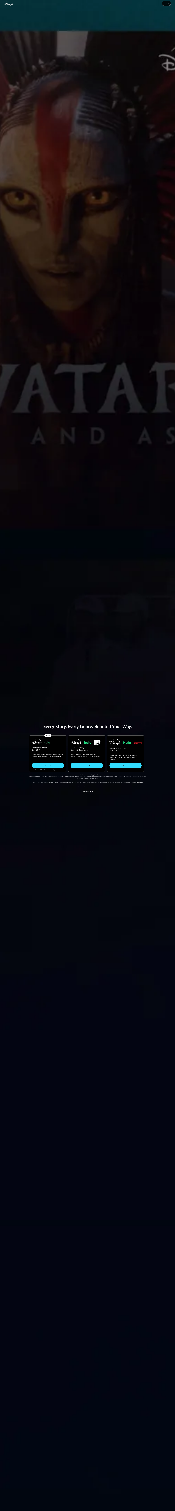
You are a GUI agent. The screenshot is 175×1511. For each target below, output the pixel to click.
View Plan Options (87, 791)
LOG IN (166, 3)
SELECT (47, 765)
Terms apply (83, 750)
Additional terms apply (137, 782)
